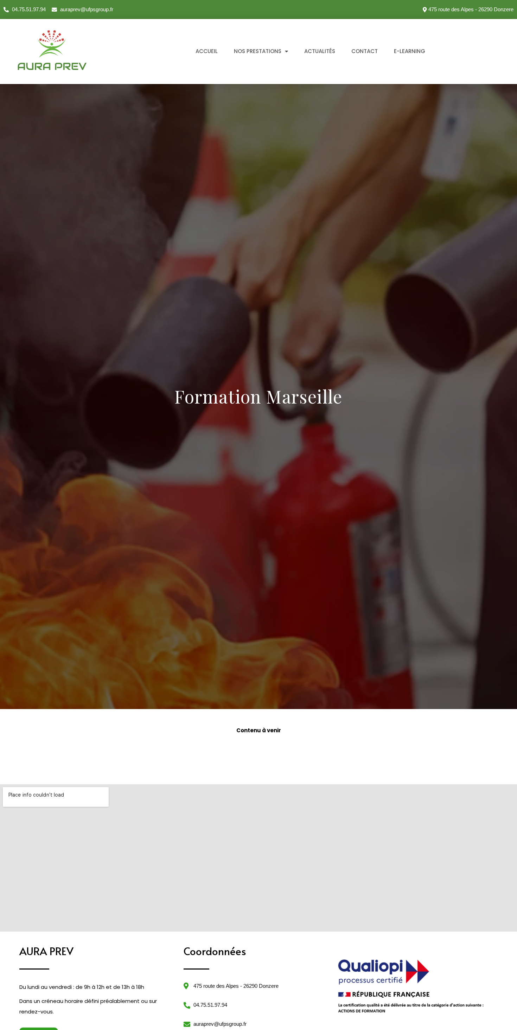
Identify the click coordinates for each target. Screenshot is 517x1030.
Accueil (207, 51)
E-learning (409, 51)
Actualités (319, 51)
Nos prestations (257, 51)
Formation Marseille (258, 396)
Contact (364, 51)
